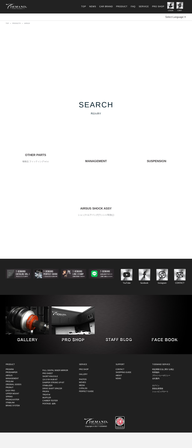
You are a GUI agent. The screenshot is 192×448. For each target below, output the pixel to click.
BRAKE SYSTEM (13, 406)
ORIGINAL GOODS (13, 384)
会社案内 (155, 378)
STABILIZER (47, 385)
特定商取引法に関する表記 (163, 369)
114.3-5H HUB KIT (49, 379)
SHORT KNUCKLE (50, 376)
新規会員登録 (157, 388)
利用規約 (155, 372)
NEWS (92, 6)
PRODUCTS (16, 23)
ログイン (155, 385)
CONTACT (120, 369)
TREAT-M (46, 394)
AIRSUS (9, 375)
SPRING (9, 397)
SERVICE (144, 6)
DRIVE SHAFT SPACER (52, 388)
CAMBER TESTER (50, 401)
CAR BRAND (106, 6)
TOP (83, 6)
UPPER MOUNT (12, 394)
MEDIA (82, 385)
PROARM (10, 369)
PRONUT (9, 387)
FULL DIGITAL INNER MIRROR (55, 370)
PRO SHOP (158, 6)
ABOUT (119, 375)
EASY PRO (10, 390)
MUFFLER (46, 398)
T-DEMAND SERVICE (161, 364)
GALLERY (83, 374)
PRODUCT (122, 6)
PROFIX (45, 391)
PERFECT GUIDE (86, 391)
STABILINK (10, 403)
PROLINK (10, 381)
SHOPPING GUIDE (123, 372)
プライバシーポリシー (161, 375)
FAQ (133, 6)
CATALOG (83, 388)
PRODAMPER (11, 372)
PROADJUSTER (12, 400)
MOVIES (82, 382)
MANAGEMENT (12, 378)
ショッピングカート (160, 391)
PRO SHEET (47, 373)
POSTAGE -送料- (49, 404)
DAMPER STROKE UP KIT (53, 382)
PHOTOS (83, 379)
